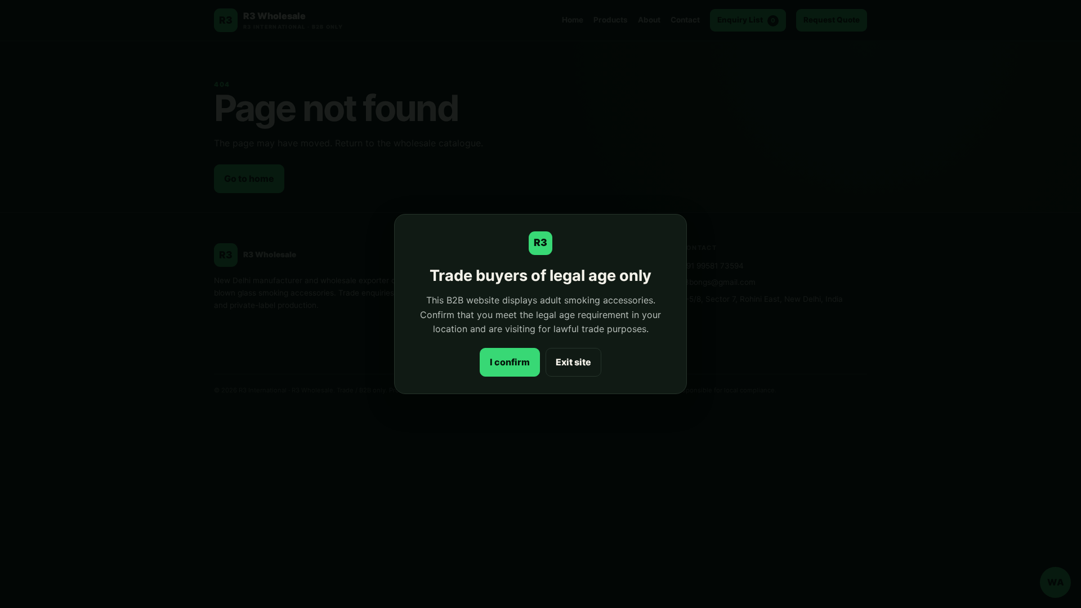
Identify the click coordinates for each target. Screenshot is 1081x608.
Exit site (573, 362)
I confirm (510, 362)
